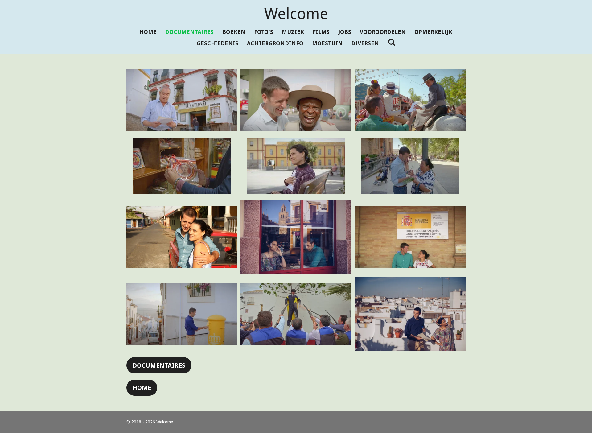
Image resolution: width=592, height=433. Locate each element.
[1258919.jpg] (296, 100)
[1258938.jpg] (182, 165)
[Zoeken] (391, 42)
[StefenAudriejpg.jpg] (410, 314)
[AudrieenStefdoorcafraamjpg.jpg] (296, 237)
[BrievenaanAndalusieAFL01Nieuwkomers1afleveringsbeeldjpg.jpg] (410, 237)
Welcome (296, 14)
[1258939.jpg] (296, 165)
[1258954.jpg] (410, 165)
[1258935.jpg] (410, 100)
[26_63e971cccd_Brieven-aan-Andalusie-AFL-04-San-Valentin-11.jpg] (182, 100)
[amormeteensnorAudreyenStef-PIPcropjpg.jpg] (182, 237)
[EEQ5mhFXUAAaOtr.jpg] (182, 314)
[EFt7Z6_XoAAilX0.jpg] (296, 314)
